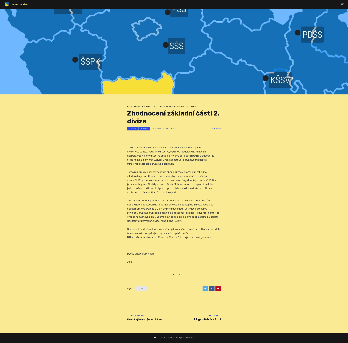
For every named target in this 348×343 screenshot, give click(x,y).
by (157, 129)
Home (129, 106)
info (141, 288)
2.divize (158, 106)
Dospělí (144, 129)
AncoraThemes (161, 338)
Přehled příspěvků (142, 106)
